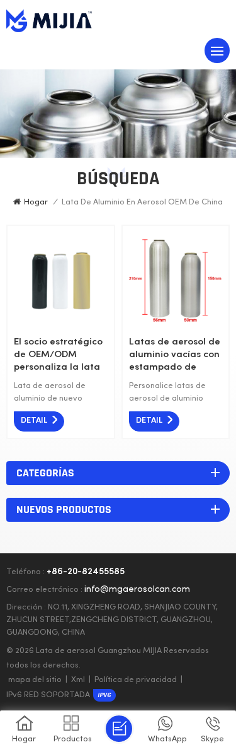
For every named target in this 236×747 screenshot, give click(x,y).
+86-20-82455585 (86, 572)
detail (34, 421)
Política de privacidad (135, 680)
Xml (78, 680)
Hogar (36, 202)
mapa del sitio (35, 680)
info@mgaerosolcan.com (137, 589)
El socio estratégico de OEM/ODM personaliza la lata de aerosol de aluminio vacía (58, 356)
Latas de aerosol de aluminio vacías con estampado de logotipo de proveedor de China (174, 356)
